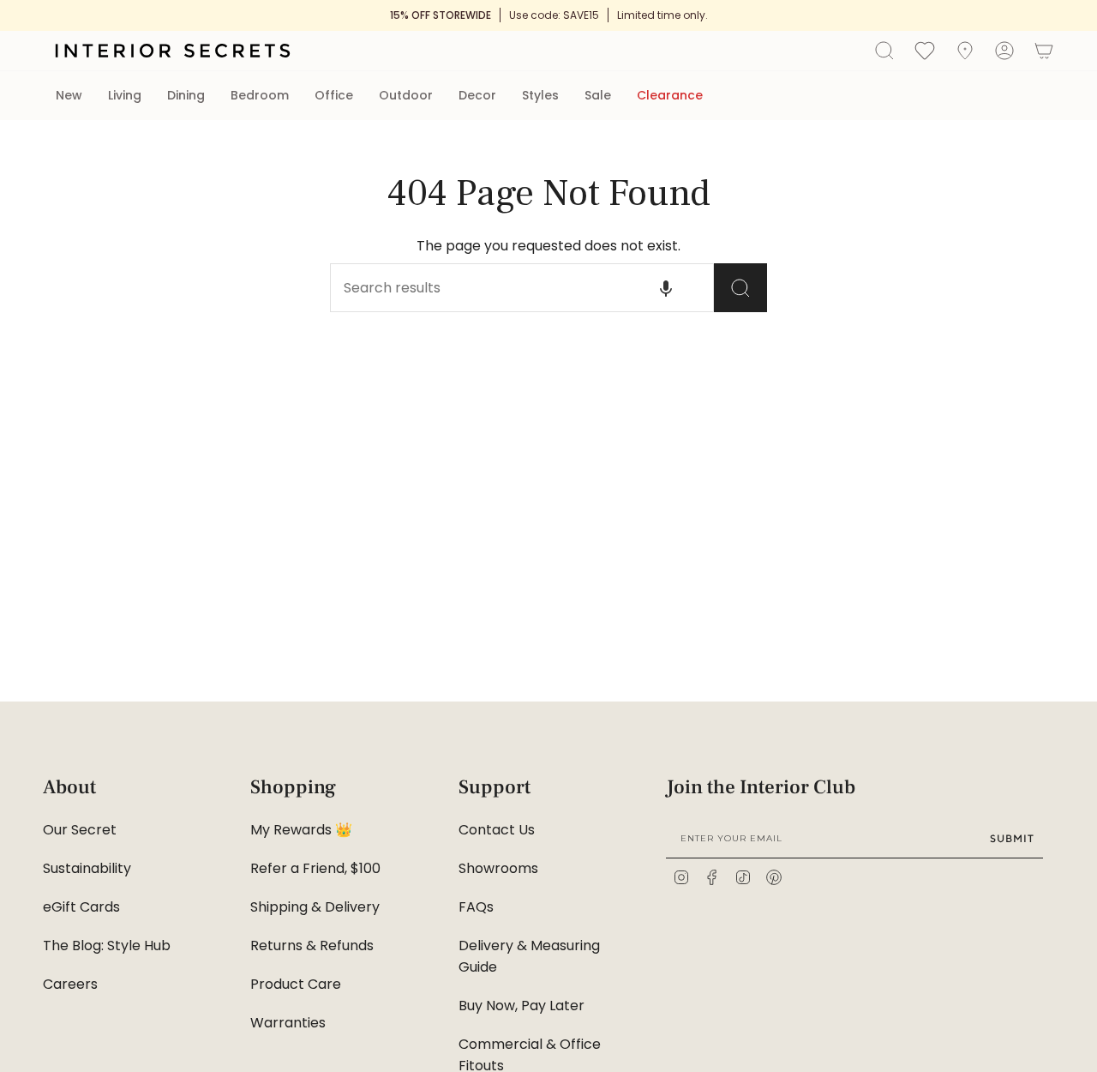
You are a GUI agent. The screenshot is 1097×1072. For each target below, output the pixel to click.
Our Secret (80, 830)
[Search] (740, 287)
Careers (70, 984)
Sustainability (87, 868)
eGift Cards (81, 907)
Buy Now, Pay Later (521, 1005)
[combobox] (493, 287)
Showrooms (498, 868)
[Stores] (965, 50)
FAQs (476, 907)
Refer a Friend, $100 (315, 868)
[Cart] (1044, 50)
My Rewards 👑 (301, 830)
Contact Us (497, 830)
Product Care (295, 984)
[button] (69, 95)
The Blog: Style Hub (107, 945)
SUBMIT (1012, 838)
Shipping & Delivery (315, 907)
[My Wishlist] (924, 50)
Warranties (288, 1023)
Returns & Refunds (312, 945)
